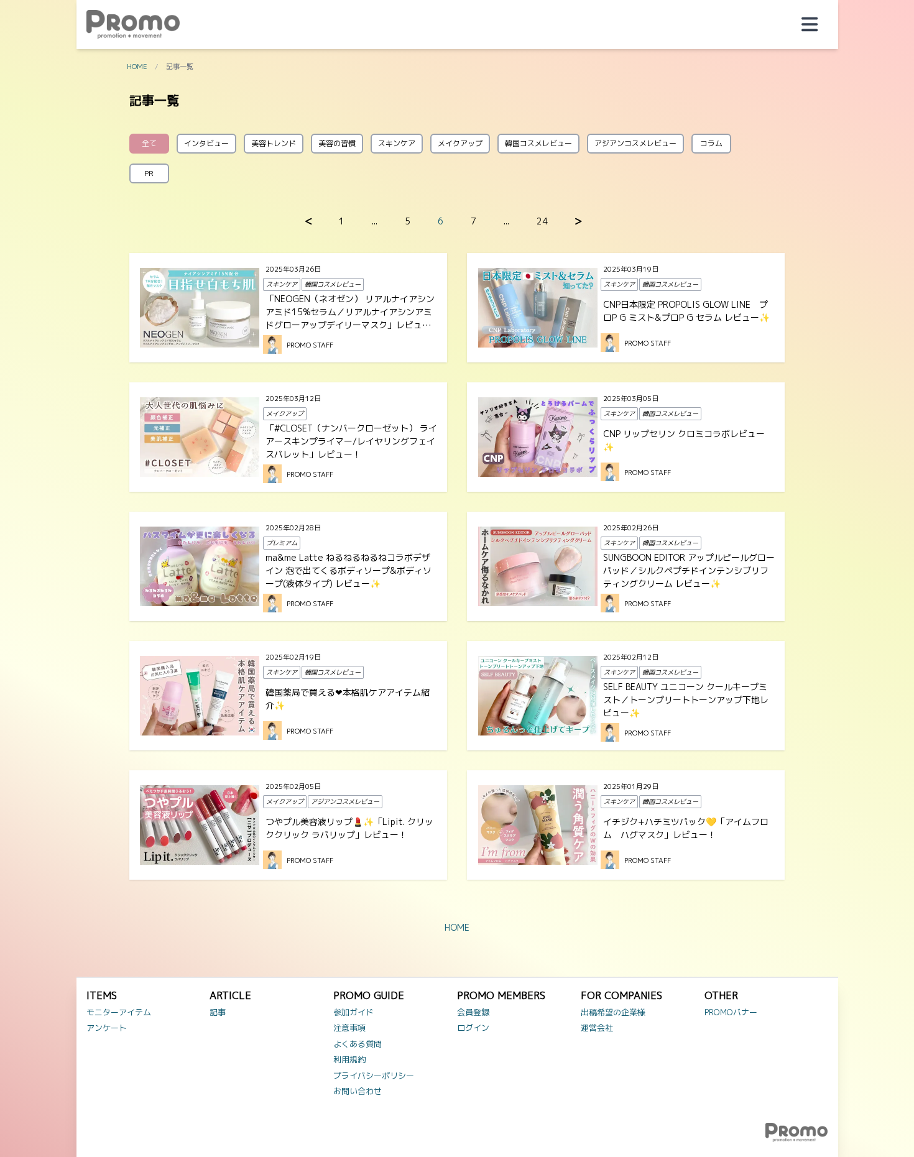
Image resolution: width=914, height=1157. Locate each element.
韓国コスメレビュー (538, 143)
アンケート (106, 1027)
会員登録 (473, 1012)
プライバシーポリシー (373, 1075)
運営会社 (597, 1027)
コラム (711, 143)
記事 (218, 1012)
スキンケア (396, 143)
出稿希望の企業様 (613, 1012)
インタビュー (206, 143)
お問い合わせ (357, 1091)
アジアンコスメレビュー (635, 143)
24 (542, 221)
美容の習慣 (337, 143)
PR (149, 173)
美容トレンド (273, 143)
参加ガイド (353, 1012)
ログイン (473, 1027)
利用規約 (349, 1059)
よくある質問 (357, 1043)
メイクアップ (460, 143)
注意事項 (349, 1027)
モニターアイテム (118, 1012)
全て (149, 143)
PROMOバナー (730, 1012)
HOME (137, 66)
